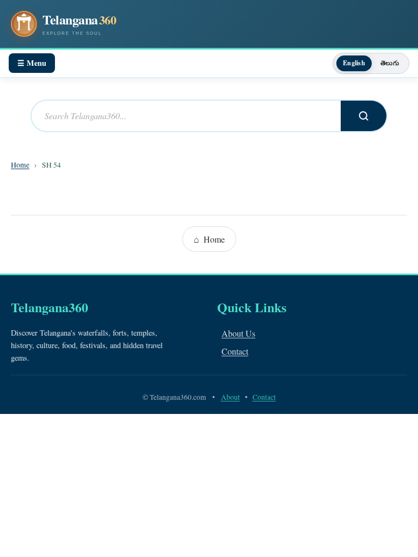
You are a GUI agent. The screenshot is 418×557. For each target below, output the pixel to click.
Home (20, 165)
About (230, 397)
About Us (238, 333)
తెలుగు (389, 62)
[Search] (363, 116)
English (354, 62)
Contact (235, 351)
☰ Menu (31, 63)
